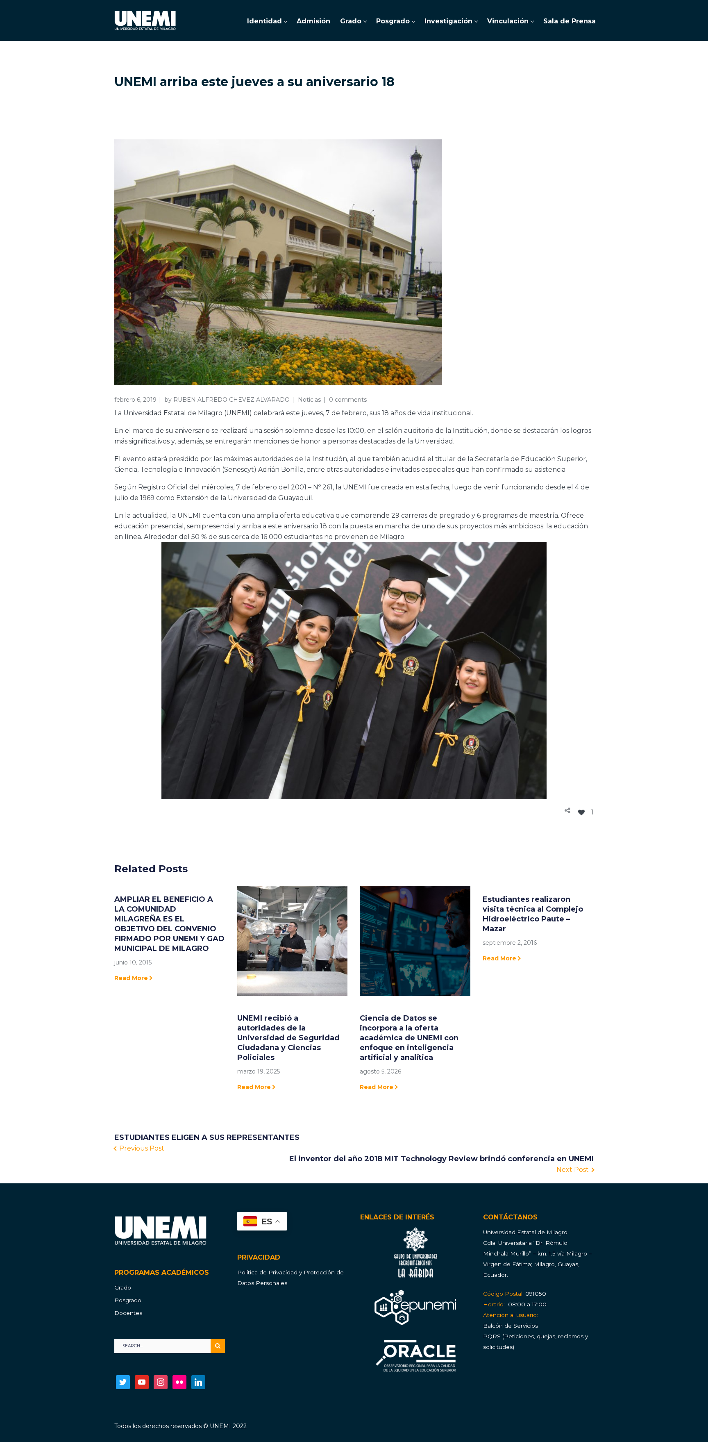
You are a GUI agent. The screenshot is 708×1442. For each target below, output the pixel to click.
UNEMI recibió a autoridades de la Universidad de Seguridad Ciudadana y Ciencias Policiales (288, 1038)
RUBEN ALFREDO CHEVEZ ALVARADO (231, 399)
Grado (122, 1287)
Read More (131, 978)
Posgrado (127, 1300)
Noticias (309, 399)
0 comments (348, 399)
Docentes (128, 1313)
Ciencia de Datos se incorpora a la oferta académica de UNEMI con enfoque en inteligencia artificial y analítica (409, 1038)
